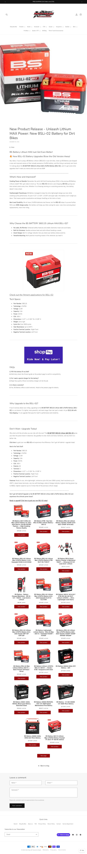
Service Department (68, 824)
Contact (59, 824)
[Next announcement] (82, 2)
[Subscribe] (36, 834)
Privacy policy (53, 850)
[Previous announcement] (5, 2)
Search (16, 824)
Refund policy (46, 850)
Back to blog (45, 766)
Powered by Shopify (37, 850)
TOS (35, 824)
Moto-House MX (28, 850)
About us (30, 824)
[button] (7, 15)
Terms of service (62, 850)
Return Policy (51, 824)
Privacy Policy (42, 824)
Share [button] (12, 147)
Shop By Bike (22, 824)
